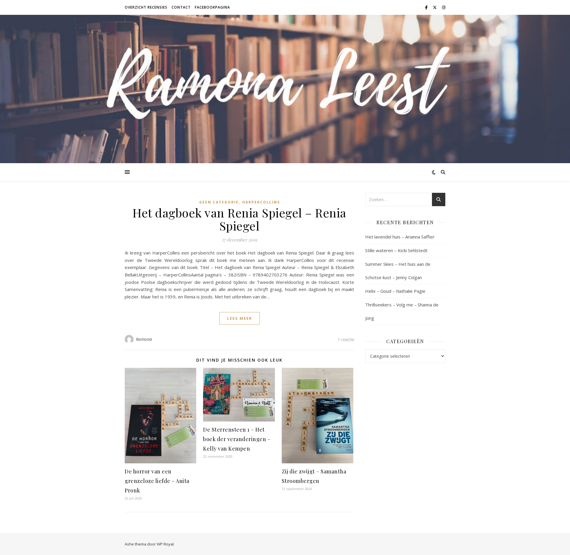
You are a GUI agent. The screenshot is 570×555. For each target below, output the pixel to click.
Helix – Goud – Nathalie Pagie (395, 291)
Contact (181, 7)
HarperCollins (261, 202)
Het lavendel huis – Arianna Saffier (400, 237)
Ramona (144, 339)
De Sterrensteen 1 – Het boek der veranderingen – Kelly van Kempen (236, 439)
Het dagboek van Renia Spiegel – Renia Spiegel (239, 219)
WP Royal (165, 544)
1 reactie (346, 339)
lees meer (239, 318)
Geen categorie (219, 202)
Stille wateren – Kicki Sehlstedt (396, 250)
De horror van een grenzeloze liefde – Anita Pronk (157, 481)
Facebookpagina (212, 7)
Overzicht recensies (146, 7)
